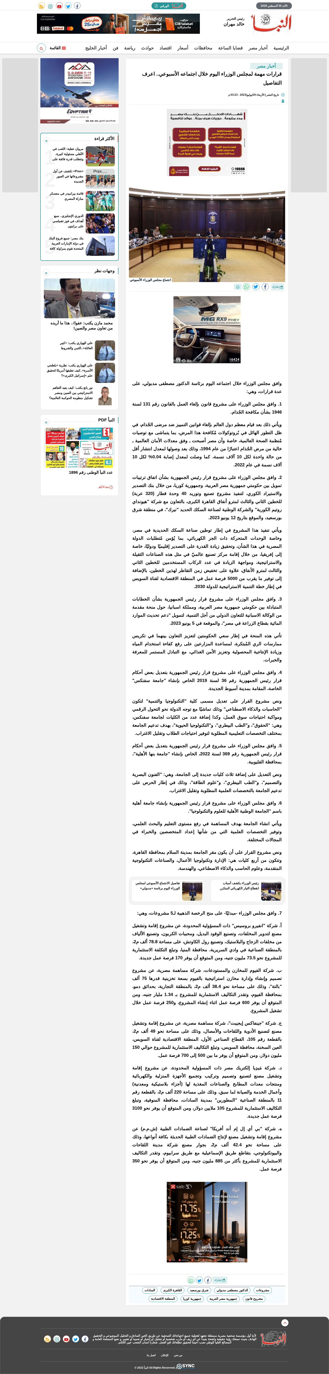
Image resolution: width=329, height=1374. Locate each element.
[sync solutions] (185, 1368)
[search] (41, 47)
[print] (238, 287)
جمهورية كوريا (192, 1298)
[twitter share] (255, 286)
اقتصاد (166, 47)
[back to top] (284, 1322)
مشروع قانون (254, 1298)
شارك (276, 286)
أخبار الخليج (96, 47)
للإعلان (165, 1355)
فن (115, 47)
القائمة (56, 48)
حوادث (147, 47)
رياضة (129, 47)
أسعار (182, 47)
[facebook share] (265, 286)
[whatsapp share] (246, 286)
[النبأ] (270, 23)
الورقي (164, 6)
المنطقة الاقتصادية (163, 1298)
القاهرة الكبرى (172, 1290)
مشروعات (262, 1290)
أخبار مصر (258, 47)
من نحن (178, 1355)
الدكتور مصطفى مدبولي (232, 1290)
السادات (150, 1290)
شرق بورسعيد (199, 1290)
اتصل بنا (151, 1355)
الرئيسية (281, 47)
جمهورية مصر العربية (223, 1298)
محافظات (203, 47)
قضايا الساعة (230, 47)
